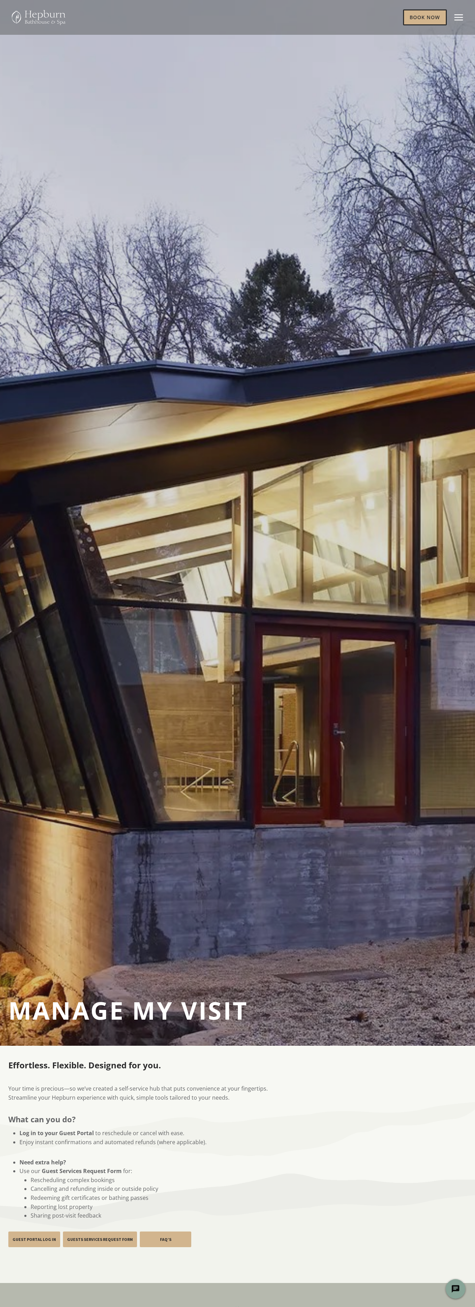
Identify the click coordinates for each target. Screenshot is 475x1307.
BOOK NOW (425, 17)
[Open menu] (458, 17)
